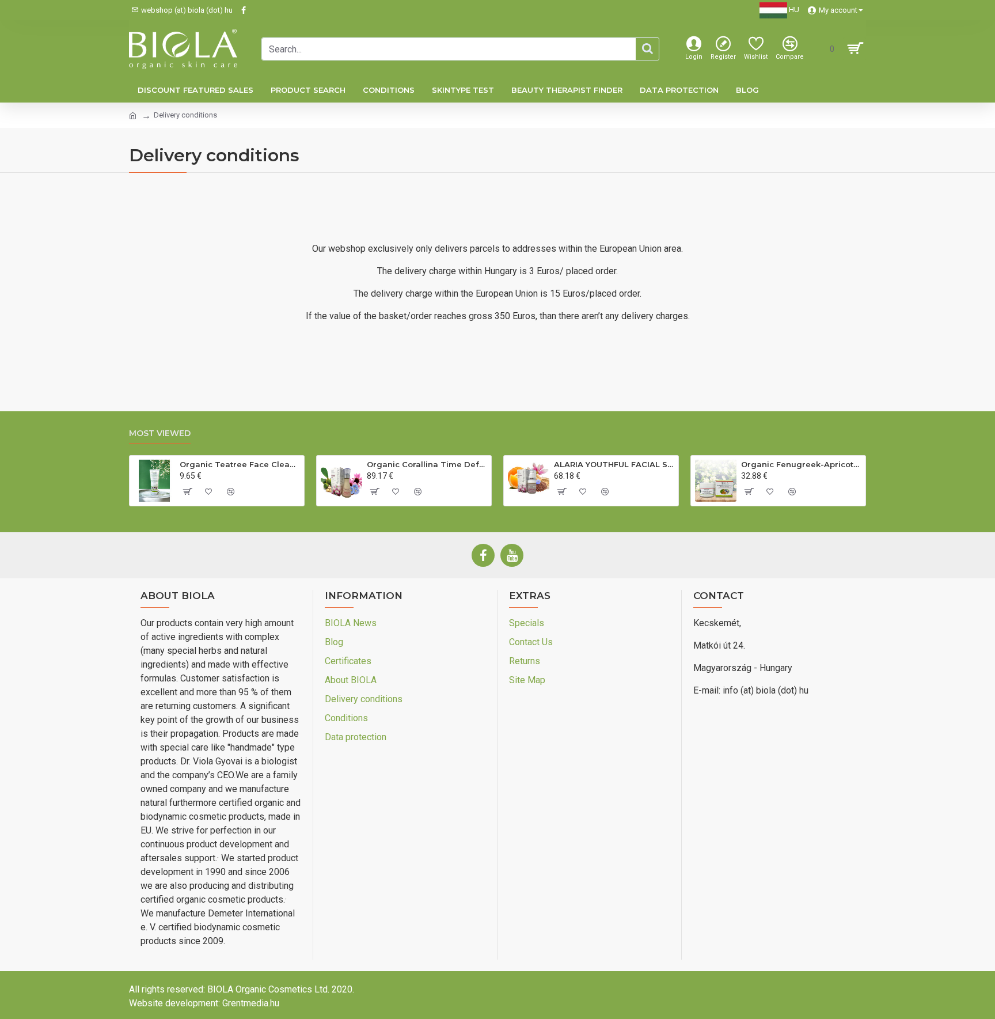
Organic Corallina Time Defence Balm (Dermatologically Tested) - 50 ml (427, 464)
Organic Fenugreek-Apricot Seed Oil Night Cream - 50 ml (801, 464)
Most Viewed (160, 433)
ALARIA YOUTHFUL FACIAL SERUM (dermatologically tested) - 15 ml (614, 464)
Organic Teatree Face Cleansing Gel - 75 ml (240, 464)
